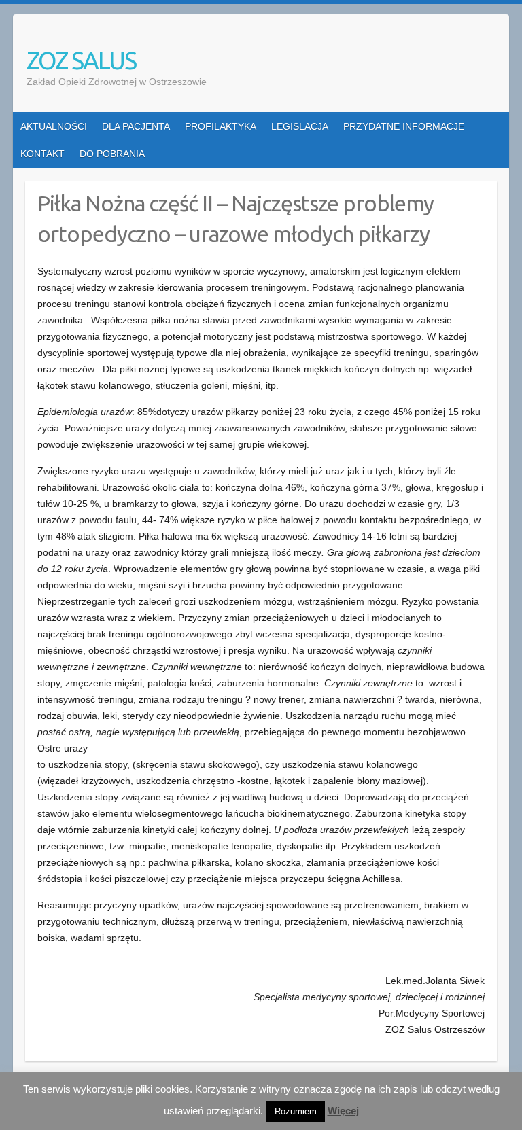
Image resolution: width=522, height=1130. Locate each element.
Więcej (343, 1110)
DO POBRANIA (112, 153)
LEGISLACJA (299, 126)
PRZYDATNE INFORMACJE (403, 126)
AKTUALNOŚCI (53, 126)
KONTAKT (42, 153)
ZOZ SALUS (81, 60)
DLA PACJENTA (136, 126)
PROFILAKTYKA (220, 126)
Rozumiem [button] (296, 1111)
